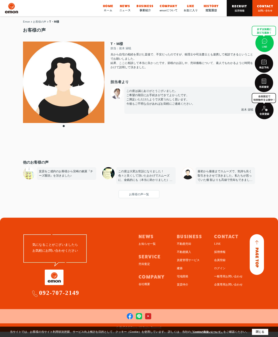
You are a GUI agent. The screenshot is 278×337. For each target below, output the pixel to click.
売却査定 (144, 264)
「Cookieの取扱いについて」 (207, 331)
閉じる (260, 331)
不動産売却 (184, 243)
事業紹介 (145, 8)
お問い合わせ (265, 8)
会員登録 (219, 260)
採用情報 (239, 8)
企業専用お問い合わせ (228, 284)
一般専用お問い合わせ (228, 276)
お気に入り (191, 8)
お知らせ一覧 (147, 243)
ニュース (125, 8)
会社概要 (144, 284)
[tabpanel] (63, 82)
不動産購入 (184, 252)
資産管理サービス (188, 260)
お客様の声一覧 (139, 194)
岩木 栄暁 (247, 109)
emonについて (169, 8)
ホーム (108, 8)
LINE (217, 243)
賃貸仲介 (182, 284)
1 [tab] (64, 126)
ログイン (219, 268)
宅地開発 (182, 276)
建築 (180, 268)
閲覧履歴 (211, 8)
